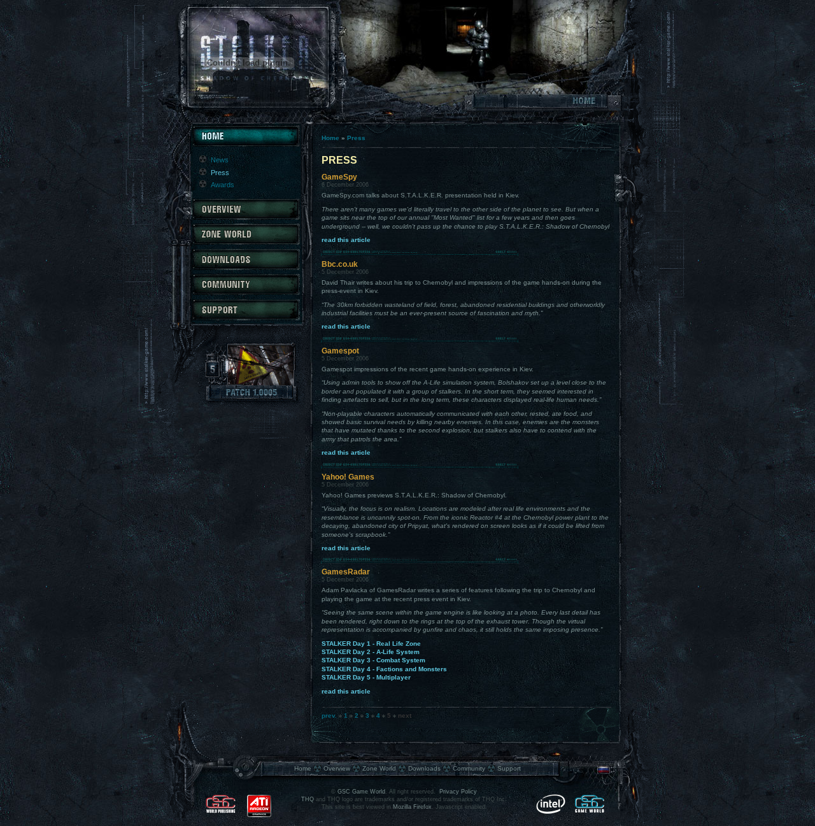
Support (509, 768)
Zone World (379, 768)
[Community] (246, 292)
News (220, 160)
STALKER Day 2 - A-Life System (371, 651)
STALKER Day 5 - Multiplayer (366, 677)
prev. (329, 715)
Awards (222, 185)
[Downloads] (246, 267)
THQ (307, 799)
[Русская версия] (604, 772)
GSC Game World (361, 791)
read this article (346, 239)
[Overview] (246, 217)
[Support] (246, 318)
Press (356, 137)
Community (469, 768)
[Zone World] (246, 242)
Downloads (424, 768)
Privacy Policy (458, 791)
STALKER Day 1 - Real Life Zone (371, 643)
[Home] (246, 144)
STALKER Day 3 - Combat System (373, 660)
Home (330, 137)
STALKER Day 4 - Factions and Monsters (384, 669)
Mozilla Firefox (412, 807)
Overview (336, 768)
